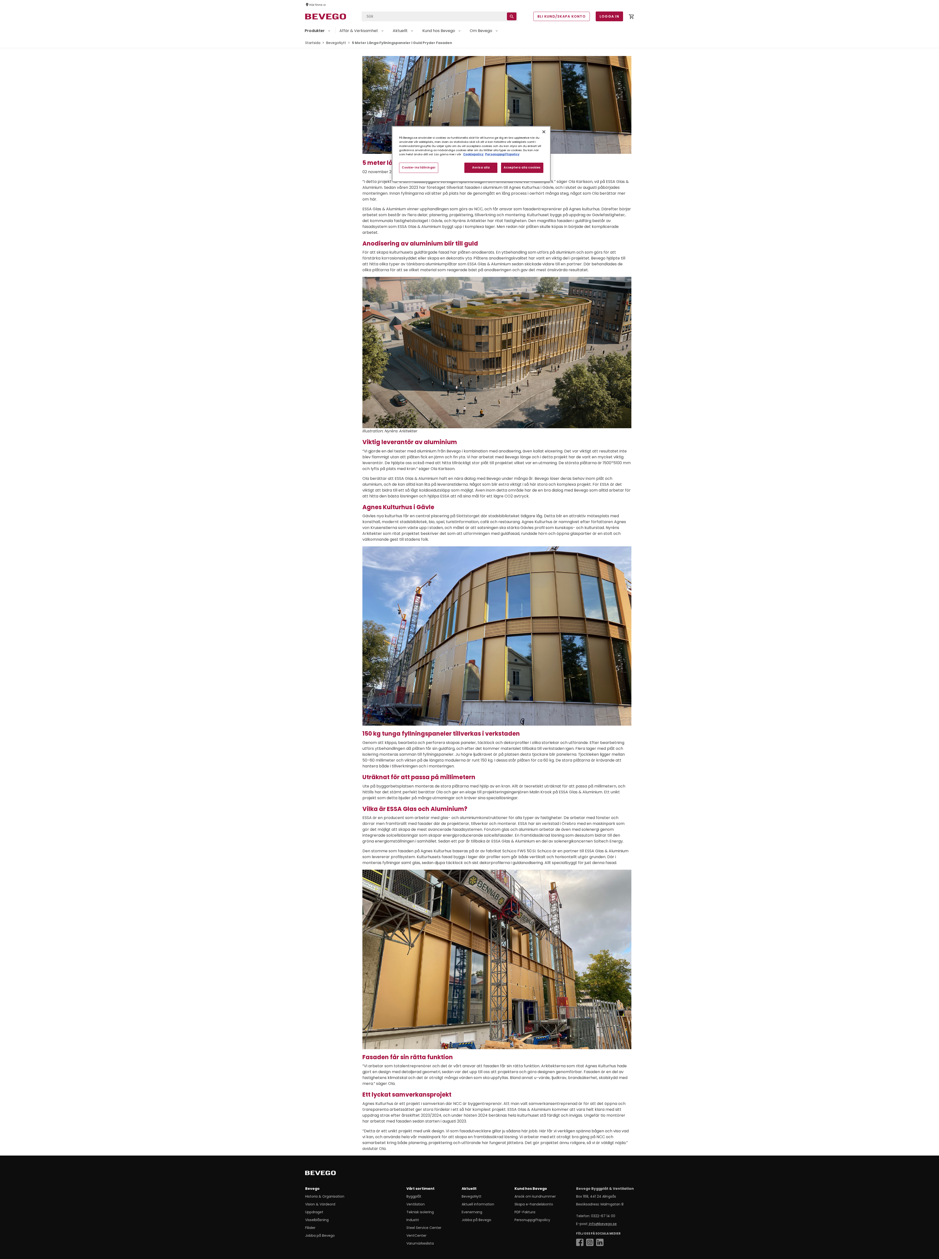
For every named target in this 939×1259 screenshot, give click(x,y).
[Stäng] (543, 131)
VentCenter (416, 1235)
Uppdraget (314, 1212)
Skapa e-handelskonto (533, 1204)
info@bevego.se (602, 1223)
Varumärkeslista (420, 1243)
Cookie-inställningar (419, 167)
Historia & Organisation (324, 1196)
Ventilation (415, 1204)
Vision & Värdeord (320, 1204)
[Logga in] (631, 17)
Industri (412, 1219)
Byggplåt (413, 1196)
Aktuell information (478, 1204)
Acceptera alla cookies (522, 167)
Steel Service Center (423, 1227)
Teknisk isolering (420, 1212)
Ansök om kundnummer (535, 1196)
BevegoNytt (336, 42)
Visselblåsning (317, 1219)
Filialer (310, 1227)
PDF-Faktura (524, 1212)
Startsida (312, 42)
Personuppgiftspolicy (532, 1219)
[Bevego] (327, 1174)
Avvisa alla (481, 167)
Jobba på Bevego (320, 1235)
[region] (471, 154)
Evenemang (472, 1212)
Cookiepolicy (473, 154)
